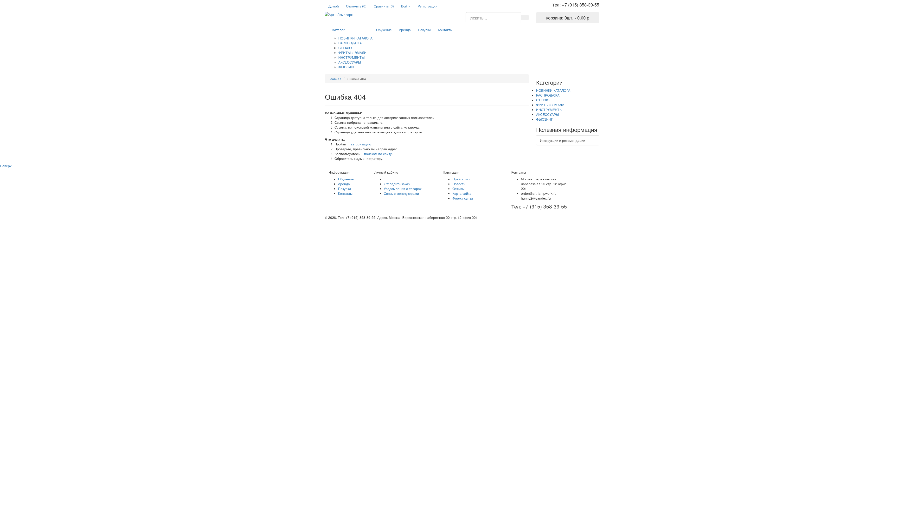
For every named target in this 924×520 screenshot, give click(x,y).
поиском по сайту (377, 153)
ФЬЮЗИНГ (346, 67)
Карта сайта (461, 193)
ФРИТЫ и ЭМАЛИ (352, 52)
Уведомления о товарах (403, 188)
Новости (458, 183)
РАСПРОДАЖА (350, 42)
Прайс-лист (461, 178)
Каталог (338, 29)
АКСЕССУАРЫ (349, 62)
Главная (334, 78)
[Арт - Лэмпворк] (391, 14)
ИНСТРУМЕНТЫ (351, 57)
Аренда (405, 29)
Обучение (384, 29)
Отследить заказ (397, 183)
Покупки (424, 29)
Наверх (6, 165)
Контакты (445, 29)
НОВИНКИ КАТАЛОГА (355, 38)
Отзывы (458, 188)
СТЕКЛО (345, 47)
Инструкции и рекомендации (562, 140)
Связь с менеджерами (401, 193)
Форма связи (462, 198)
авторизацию (360, 144)
